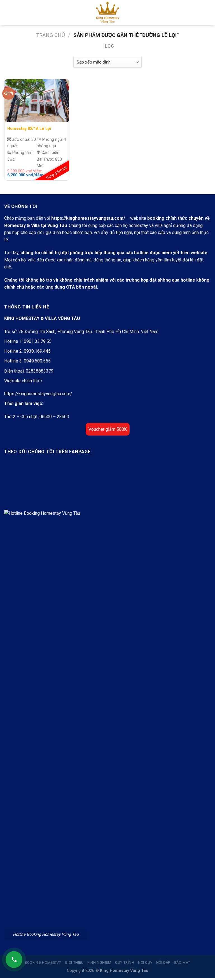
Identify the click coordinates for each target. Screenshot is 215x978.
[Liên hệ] (14, 959)
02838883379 (39, 371)
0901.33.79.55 (38, 341)
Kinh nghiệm (99, 963)
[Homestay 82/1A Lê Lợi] (36, 100)
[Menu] (7, 12)
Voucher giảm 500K (107, 429)
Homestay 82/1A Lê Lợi (29, 128)
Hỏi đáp (163, 963)
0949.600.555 (37, 361)
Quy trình (124, 963)
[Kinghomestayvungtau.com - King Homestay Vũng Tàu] (107, 12)
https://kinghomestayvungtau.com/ (88, 218)
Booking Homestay (43, 963)
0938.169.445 (37, 351)
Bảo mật (182, 963)
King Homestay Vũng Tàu (124, 970)
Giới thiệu (74, 963)
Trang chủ (50, 35)
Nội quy (145, 963)
